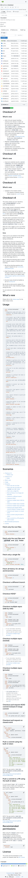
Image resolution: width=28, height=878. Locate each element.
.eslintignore (5, 60)
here (4, 213)
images (4, 55)
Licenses (18, 876)
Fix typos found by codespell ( (18, 50)
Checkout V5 (8, 473)
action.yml (5, 78)
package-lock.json (6, 93)
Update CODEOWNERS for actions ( (19, 83)
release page (16, 299)
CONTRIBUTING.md (6, 86)
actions (5, 5)
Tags (23, 30)
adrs (4, 50)
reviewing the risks (19, 136)
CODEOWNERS (6, 83)
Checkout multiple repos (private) (15, 505)
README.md (5, 98)
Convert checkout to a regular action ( (19, 60)
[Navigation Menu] (26, 2)
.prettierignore (6, 73)
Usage (6, 482)
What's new (10, 474)
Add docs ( (13, 91)
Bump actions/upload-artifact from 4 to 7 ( (16, 40)
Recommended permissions (12, 521)
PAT (10, 701)
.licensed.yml (6, 71)
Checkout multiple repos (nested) (15, 503)
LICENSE (5, 91)
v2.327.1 (18, 194)
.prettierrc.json (6, 76)
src (3, 58)
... (18, 40)
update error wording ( (16, 53)
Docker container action (15, 175)
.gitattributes (6, 66)
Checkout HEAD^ (11, 498)
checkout (10, 5)
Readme (4, 22)
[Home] (2, 1)
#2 (16, 91)
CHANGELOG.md (6, 81)
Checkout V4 (8, 476)
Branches (15, 30)
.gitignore (5, 68)
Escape (24, 104)
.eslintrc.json (5, 63)
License (7, 523)
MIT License (22, 857)
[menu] (6, 876)
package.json (6, 96)
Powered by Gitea (11, 873)
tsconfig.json (5, 101)
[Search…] (26, 15)
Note (8, 478)
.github (4, 45)
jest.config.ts (6, 88)
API (22, 876)
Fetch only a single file (13, 491)
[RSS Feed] (2, 7)
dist (3, 53)
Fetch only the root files (13, 485)
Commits (6, 30)
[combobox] (8, 35)
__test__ (4, 43)
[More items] (26, 11)
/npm (6, 48)
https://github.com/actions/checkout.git (11, 9)
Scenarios (7, 484)
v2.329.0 (19, 177)
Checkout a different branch (14, 496)
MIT (3, 24)
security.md (12, 281)
